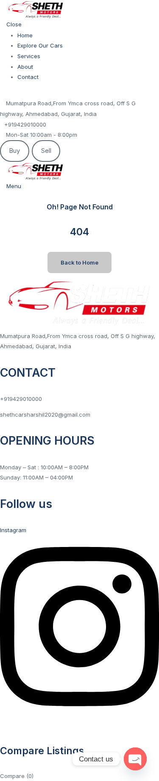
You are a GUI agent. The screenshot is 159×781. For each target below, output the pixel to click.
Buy (14, 151)
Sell (46, 151)
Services (28, 56)
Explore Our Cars (40, 45)
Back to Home (79, 262)
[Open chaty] (135, 758)
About (25, 66)
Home (25, 35)
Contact (28, 76)
